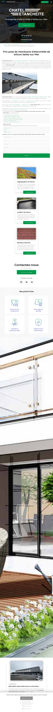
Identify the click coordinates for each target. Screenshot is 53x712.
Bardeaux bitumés (23, 243)
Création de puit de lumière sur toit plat (12, 116)
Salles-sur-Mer (16, 44)
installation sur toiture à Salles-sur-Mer (23, 100)
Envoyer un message (26, 272)
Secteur (10, 44)
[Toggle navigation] (51, 2)
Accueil (5, 44)
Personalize (27, 706)
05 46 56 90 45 (26, 35)
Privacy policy (27, 708)
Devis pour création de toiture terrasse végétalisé (13, 119)
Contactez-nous (26, 39)
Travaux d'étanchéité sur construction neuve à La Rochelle (26, 687)
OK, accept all (27, 698)
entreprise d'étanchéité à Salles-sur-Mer (26, 60)
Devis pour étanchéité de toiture (10, 120)
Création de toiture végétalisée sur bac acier (12, 117)
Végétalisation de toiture (26, 182)
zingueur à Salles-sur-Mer (19, 108)
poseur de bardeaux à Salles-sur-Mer (19, 104)
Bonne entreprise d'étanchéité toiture (11, 115)
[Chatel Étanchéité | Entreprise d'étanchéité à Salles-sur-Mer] (3, 2)
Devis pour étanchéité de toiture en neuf (12, 121)
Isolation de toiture (24, 212)
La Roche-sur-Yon (7, 128)
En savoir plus (26, 25)
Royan (5, 130)
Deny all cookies (27, 702)
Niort (5, 129)
